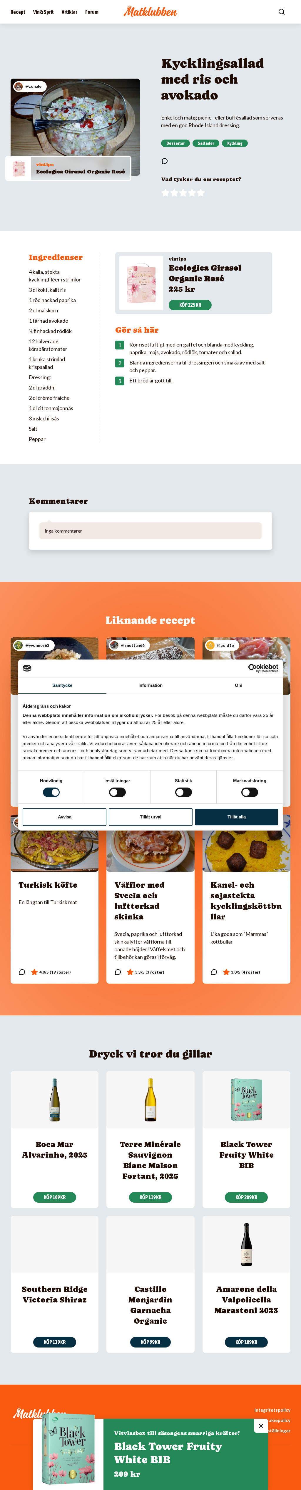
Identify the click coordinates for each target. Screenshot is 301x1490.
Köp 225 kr (190, 305)
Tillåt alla (237, 816)
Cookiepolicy (276, 1420)
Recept (18, 12)
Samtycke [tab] (62, 685)
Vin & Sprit (43, 12)
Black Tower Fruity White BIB (246, 1155)
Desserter (175, 143)
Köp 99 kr (150, 1342)
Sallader (206, 143)
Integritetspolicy (272, 1410)
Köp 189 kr (246, 1342)
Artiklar (69, 12)
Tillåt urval (150, 816)
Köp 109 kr (55, 1197)
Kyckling (235, 143)
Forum (91, 12)
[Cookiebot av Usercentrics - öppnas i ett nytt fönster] (252, 668)
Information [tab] (150, 685)
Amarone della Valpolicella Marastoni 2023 (246, 1300)
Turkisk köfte (48, 884)
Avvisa (64, 816)
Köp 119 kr (150, 1197)
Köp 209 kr (246, 1197)
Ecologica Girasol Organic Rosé (80, 171)
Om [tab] (238, 685)
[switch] (117, 792)
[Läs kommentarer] (164, 161)
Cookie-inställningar (268, 1430)
